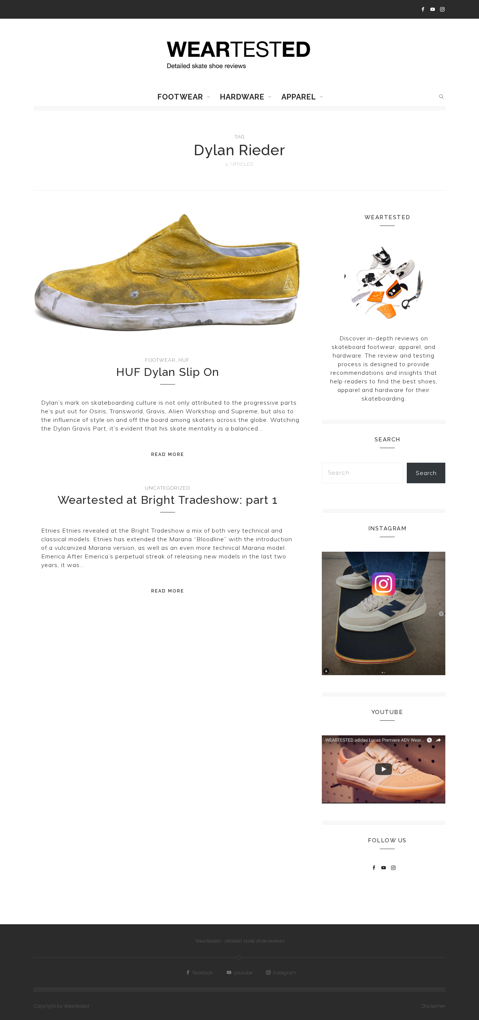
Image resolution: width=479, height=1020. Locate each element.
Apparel (298, 96)
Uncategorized (167, 488)
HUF (184, 360)
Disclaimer (433, 1006)
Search (426, 473)
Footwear (180, 96)
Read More (167, 454)
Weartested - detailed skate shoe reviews (239, 941)
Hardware (242, 96)
